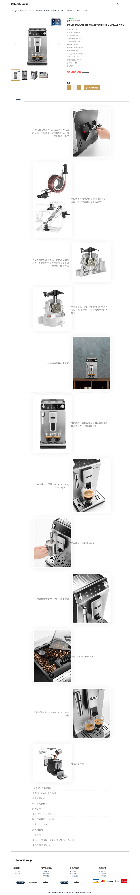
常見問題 (46, 876)
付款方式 (75, 871)
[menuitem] (15, 10)
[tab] (17, 99)
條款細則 (103, 871)
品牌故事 (17, 874)
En (118, 4)
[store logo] (19, 4)
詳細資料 (17, 99)
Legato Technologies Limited (83, 892)
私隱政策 (103, 874)
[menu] (70, 10)
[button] (15, 43)
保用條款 (103, 876)
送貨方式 (75, 874)
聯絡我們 (46, 874)
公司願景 (17, 871)
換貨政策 (75, 876)
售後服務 (46, 871)
